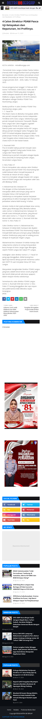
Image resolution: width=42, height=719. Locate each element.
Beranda (5, 15)
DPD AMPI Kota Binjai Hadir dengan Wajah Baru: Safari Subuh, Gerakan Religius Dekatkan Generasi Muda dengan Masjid (26, 622)
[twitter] (31, 505)
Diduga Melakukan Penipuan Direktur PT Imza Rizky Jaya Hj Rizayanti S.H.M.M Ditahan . (24, 672)
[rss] (11, 510)
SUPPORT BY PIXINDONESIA (13, 717)
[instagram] (11, 515)
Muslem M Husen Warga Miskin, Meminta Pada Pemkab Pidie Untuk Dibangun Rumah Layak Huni (25, 696)
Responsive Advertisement (21, 546)
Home (9, 710)
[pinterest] (31, 510)
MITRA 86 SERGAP (27, 713)
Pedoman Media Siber (28, 710)
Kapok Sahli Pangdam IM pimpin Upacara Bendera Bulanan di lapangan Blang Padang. (25, 684)
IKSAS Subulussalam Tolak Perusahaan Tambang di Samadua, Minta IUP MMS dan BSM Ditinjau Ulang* (24, 574)
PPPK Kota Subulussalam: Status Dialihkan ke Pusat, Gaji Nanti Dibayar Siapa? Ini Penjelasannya (26, 598)
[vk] (31, 515)
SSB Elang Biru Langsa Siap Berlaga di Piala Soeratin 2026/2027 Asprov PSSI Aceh (23, 587)
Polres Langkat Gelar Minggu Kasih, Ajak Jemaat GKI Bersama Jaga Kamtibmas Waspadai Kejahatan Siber (25, 650)
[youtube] (11, 520)
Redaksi (6, 33)
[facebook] (11, 505)
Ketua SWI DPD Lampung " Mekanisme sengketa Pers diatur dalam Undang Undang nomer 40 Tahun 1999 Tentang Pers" (26, 637)
